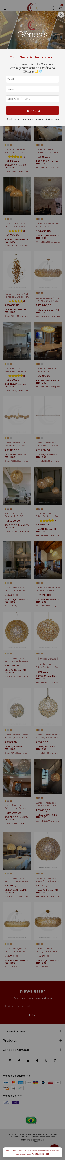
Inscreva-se (32, 110)
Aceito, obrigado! (40, 1154)
